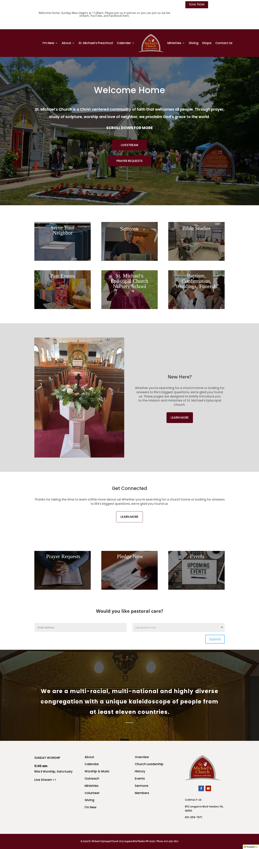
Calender (124, 43)
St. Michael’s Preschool (96, 43)
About (66, 43)
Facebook (115, 16)
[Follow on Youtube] (208, 788)
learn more (180, 417)
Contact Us (223, 43)
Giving (193, 43)
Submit (215, 639)
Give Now (197, 4)
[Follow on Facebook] (201, 788)
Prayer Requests (129, 161)
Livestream (129, 145)
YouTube (96, 16)
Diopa (206, 43)
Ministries (174, 43)
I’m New (48, 43)
